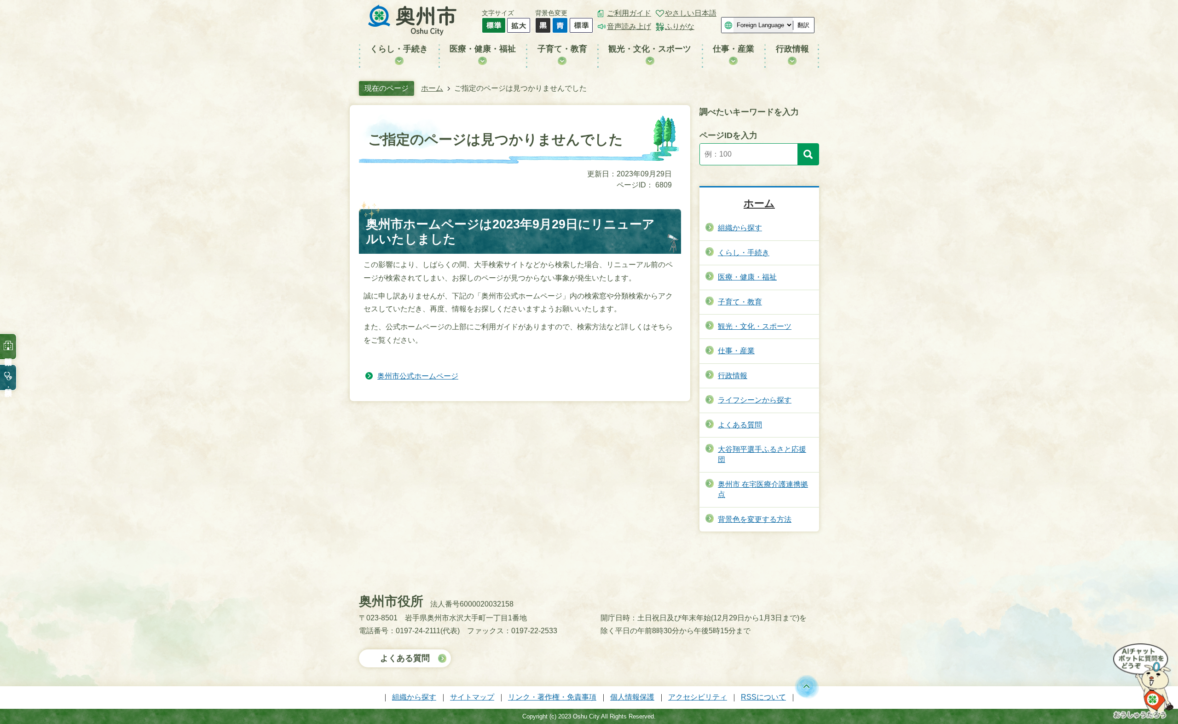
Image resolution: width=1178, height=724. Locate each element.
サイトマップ (472, 697)
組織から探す (414, 697)
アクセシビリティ (697, 697)
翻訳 (803, 25)
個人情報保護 (632, 697)
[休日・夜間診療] (8, 377)
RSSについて (763, 697)
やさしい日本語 (690, 13)
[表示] (808, 154)
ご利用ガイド (629, 13)
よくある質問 (405, 658)
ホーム (432, 88)
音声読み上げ (629, 26)
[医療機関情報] (8, 346)
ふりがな (679, 26)
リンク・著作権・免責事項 (552, 697)
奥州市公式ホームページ (417, 376)
